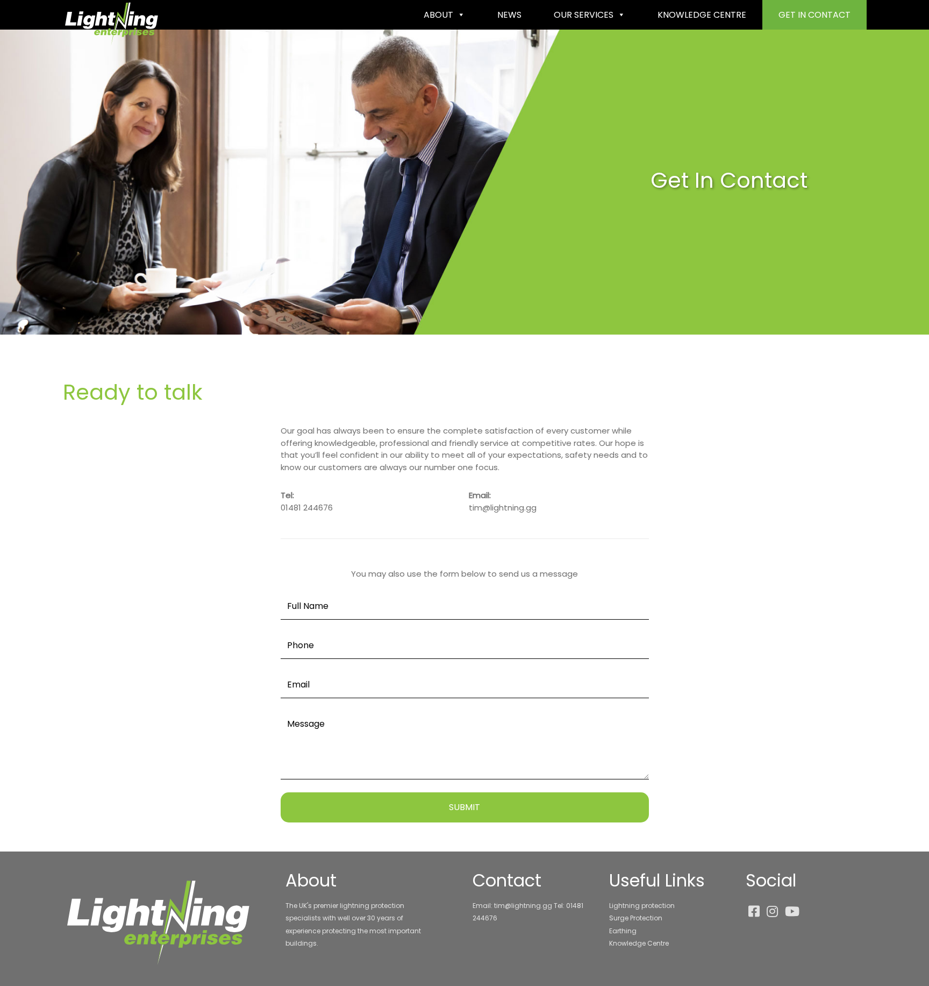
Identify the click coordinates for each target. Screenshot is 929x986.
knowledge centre (702, 15)
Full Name (307, 606)
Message (306, 724)
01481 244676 (307, 507)
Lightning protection (642, 905)
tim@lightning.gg (503, 507)
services (583, 15)
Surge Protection (635, 918)
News (509, 15)
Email (298, 684)
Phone (300, 645)
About (438, 15)
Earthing (623, 930)
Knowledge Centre (639, 943)
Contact (814, 15)
